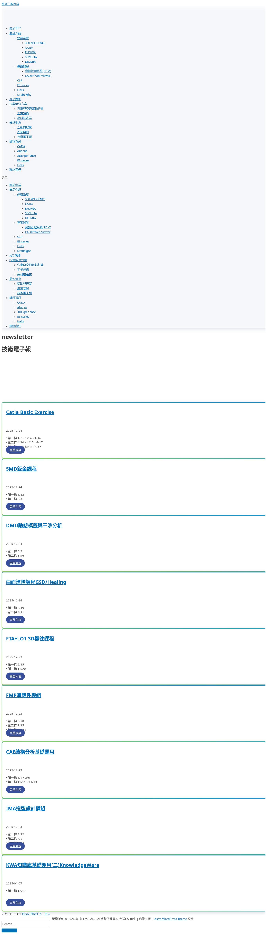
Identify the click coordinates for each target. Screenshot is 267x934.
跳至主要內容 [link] (10, 4)
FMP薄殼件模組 (23, 695)
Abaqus (22, 151)
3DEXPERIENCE (35, 43)
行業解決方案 (18, 104)
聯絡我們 (15, 170)
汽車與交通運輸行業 (30, 108)
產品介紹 (15, 33)
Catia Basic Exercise (30, 412)
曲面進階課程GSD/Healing (36, 582)
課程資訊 (15, 141)
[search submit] (9, 930)
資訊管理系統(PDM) (38, 71)
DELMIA (30, 61)
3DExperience (26, 155)
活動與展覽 (24, 127)
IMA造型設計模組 (25, 808)
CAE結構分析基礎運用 (30, 751)
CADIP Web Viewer (37, 76)
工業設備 (23, 113)
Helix (20, 90)
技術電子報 (24, 137)
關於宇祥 (15, 29)
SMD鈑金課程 (21, 468)
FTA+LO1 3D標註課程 (30, 638)
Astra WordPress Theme (170, 919)
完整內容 (15, 450)
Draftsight (24, 94)
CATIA (29, 47)
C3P (19, 80)
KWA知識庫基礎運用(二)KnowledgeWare (52, 865)
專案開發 (23, 66)
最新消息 (15, 123)
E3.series (23, 85)
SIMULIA (31, 57)
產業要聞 (23, 132)
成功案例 (15, 99)
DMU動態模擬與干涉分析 (34, 525)
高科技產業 (24, 118)
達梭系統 (23, 38)
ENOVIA (30, 52)
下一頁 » (44, 914)
